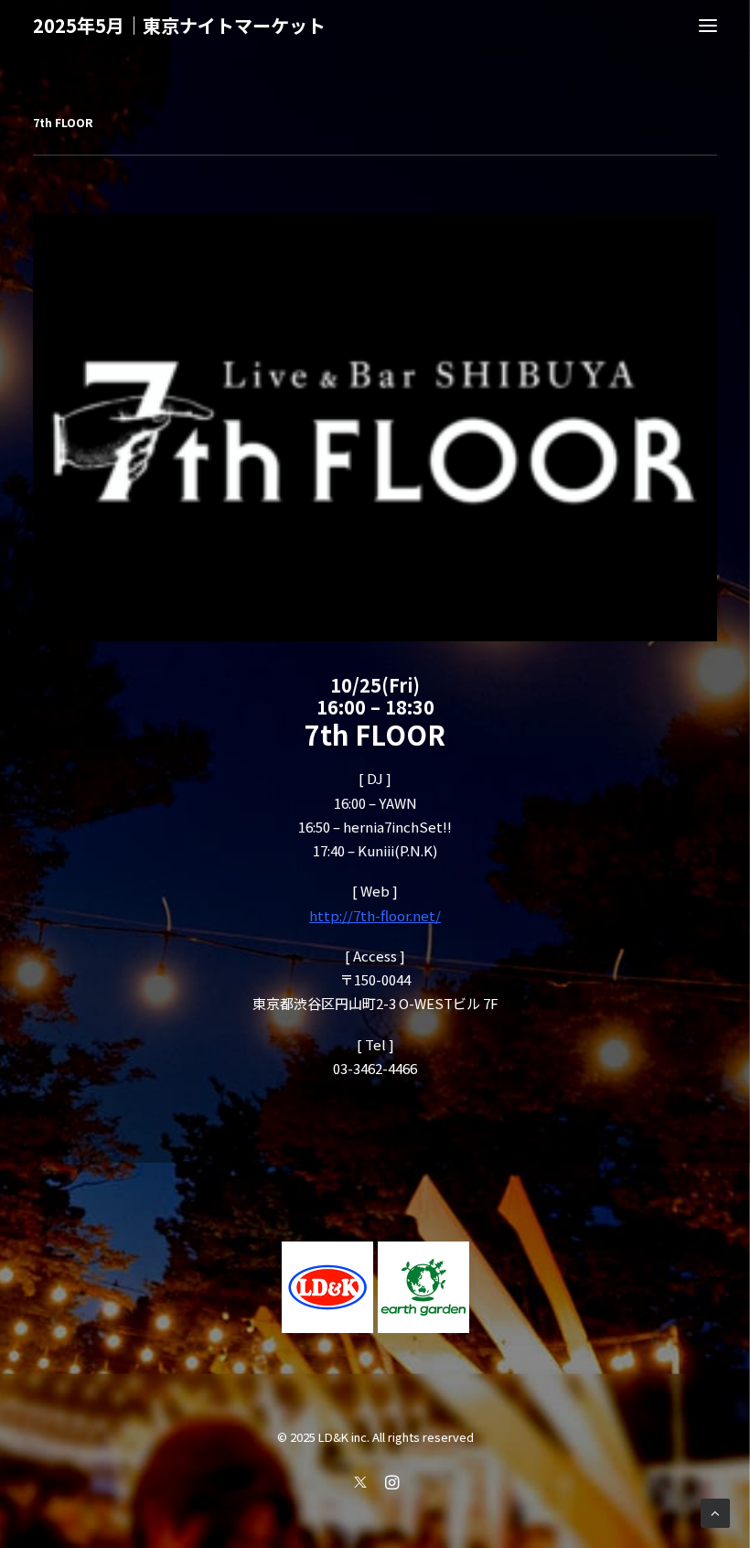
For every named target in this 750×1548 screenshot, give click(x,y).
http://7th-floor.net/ (375, 915)
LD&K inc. (344, 1437)
